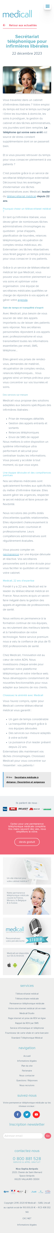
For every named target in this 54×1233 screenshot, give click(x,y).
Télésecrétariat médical (26, 994)
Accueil (27, 1056)
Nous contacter (27, 1076)
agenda (23, 300)
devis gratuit (27, 841)
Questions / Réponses (27, 1080)
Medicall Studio (27, 1013)
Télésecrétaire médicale (27, 999)
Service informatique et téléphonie (27, 1028)
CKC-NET (27, 1218)
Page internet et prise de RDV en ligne (27, 1018)
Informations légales (27, 1061)
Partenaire (27, 1071)
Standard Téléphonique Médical (26, 1038)
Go (48, 1135)
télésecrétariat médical (21, 196)
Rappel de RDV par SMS (27, 1023)
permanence (11, 554)
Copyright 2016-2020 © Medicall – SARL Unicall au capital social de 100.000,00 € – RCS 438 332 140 (27, 1207)
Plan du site (27, 1066)
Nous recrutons (27, 1085)
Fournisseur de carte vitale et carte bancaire (27, 1033)
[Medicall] (17, 14)
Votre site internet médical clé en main (27, 1008)
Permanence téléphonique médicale (27, 1004)
